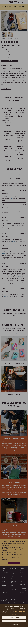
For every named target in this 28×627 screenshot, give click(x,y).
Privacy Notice (21, 612)
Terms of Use (14, 614)
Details (16, 611)
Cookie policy (22, 611)
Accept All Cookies (14, 617)
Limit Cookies (14, 621)
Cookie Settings (14, 624)
